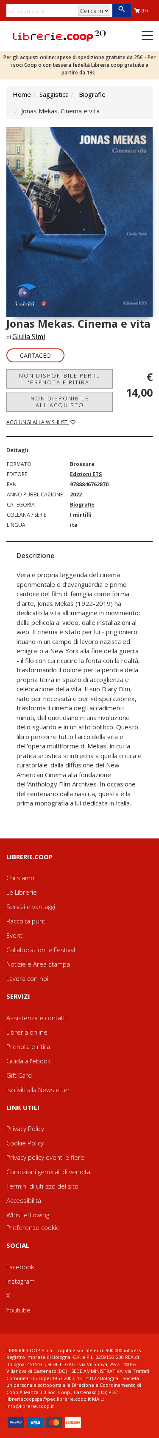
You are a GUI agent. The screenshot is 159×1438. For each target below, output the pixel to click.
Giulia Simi (28, 336)
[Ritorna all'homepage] (59, 35)
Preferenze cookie (33, 1227)
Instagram (20, 1281)
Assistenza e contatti (36, 1017)
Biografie (92, 94)
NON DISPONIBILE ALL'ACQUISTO (60, 401)
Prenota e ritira (28, 1046)
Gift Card (19, 1075)
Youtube (18, 1310)
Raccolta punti (26, 921)
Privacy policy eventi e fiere (45, 1157)
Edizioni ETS (86, 474)
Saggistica (54, 94)
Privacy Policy (25, 1128)
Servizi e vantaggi (30, 906)
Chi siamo (20, 878)
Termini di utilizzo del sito (42, 1186)
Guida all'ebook (28, 1061)
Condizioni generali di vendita (48, 1171)
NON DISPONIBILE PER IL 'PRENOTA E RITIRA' (59, 379)
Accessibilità (23, 1200)
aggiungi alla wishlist (37, 422)
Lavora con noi (27, 978)
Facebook (20, 1267)
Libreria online (26, 1032)
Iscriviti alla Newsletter (38, 1089)
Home (22, 94)
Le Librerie (21, 892)
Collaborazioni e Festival (40, 949)
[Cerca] (121, 10)
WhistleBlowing (27, 1215)
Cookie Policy (25, 1143)
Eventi (15, 935)
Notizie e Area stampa (38, 964)
